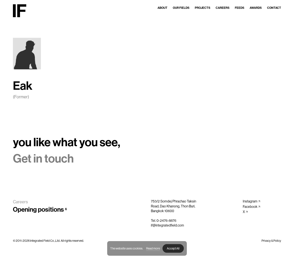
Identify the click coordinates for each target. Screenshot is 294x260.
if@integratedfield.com (167, 225)
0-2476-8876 (166, 221)
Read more (153, 248)
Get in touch (43, 159)
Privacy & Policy (271, 240)
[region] (147, 248)
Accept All (173, 248)
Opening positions (40, 209)
